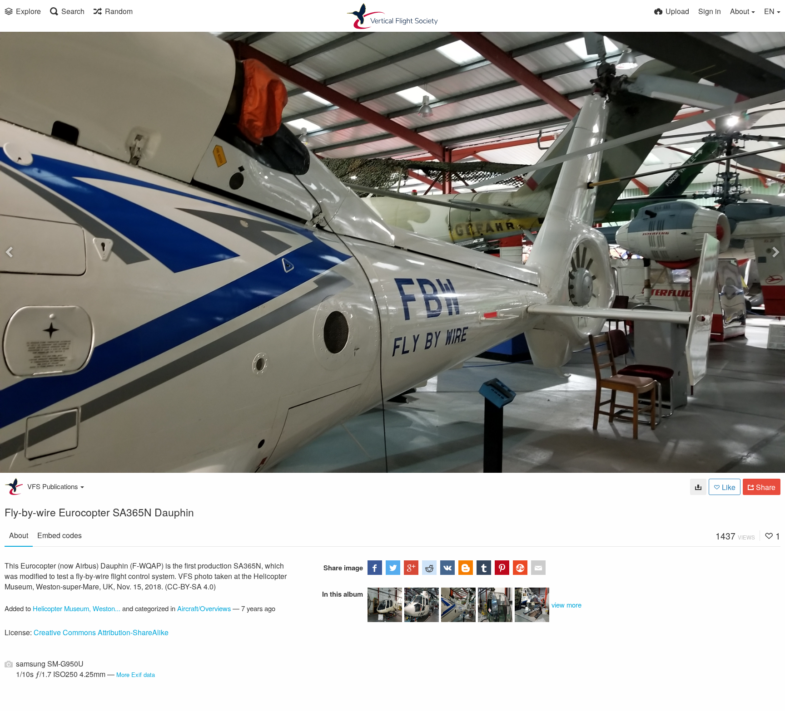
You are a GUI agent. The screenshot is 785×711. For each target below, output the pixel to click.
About (18, 535)
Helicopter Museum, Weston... (76, 608)
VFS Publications (52, 486)
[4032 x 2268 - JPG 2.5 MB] (698, 487)
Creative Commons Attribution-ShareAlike (101, 632)
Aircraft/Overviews (204, 608)
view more (566, 604)
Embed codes (59, 535)
